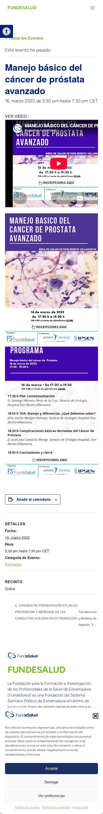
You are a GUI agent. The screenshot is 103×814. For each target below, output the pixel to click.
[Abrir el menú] (93, 8)
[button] (95, 715)
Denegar (51, 782)
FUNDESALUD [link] (22, 7)
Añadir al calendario (33, 499)
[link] (6, 31)
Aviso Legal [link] (80, 807)
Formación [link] (13, 564)
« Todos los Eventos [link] (24, 38)
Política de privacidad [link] (56, 807)
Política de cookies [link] (27, 807)
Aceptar (51, 768)
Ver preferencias (51, 796)
